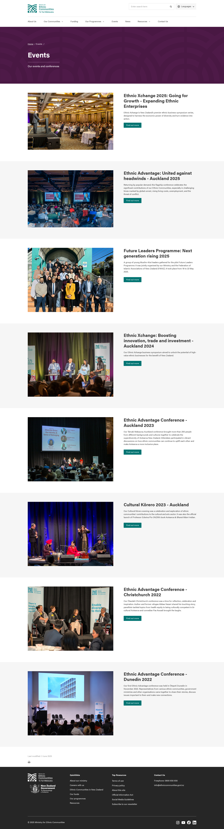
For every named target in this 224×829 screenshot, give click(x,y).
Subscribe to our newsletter (124, 804)
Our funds (74, 794)
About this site (118, 790)
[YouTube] (183, 823)
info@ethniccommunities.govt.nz (169, 785)
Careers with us (77, 785)
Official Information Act (122, 794)
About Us (32, 21)
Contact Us (163, 21)
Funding (74, 21)
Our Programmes (93, 21)
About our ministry (78, 780)
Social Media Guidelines (123, 799)
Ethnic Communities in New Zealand (86, 789)
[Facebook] (189, 823)
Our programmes (78, 798)
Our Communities (52, 21)
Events (115, 21)
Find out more (132, 125)
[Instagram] (178, 823)
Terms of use (118, 780)
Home (30, 43)
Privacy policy (118, 785)
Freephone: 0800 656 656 (166, 780)
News (127, 21)
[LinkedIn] (194, 823)
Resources (143, 21)
